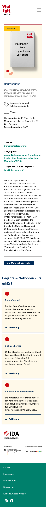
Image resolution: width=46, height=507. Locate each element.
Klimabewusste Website (14, 493)
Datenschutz (9, 480)
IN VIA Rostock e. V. (14, 170)
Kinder (7, 158)
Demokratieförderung (15, 146)
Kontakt (7, 467)
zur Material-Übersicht (19, 263)
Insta (6, 500)
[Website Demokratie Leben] (33, 450)
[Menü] (39, 11)
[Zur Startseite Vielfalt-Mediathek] (7, 9)
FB (11, 500)
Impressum (8, 474)
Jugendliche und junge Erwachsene (22, 155)
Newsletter (8, 487)
